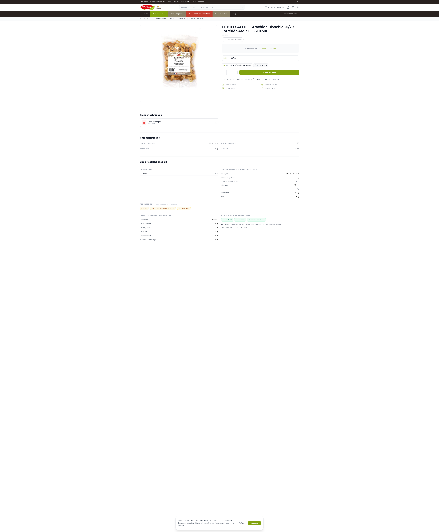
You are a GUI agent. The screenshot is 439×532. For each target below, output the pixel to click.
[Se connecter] (297, 7)
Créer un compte (269, 48)
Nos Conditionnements (198, 14)
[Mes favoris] (293, 7)
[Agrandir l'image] (178, 63)
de (297, 2)
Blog (234, 14)
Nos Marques (176, 14)
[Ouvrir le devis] (288, 7)
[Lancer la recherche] (243, 7)
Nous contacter (290, 14)
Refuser (242, 523)
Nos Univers (220, 14)
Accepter (254, 523)
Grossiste (150, 19)
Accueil (145, 14)
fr (290, 2)
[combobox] (212, 7)
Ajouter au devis (269, 72)
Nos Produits (158, 14)
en (294, 2)
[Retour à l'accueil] (150, 7)
